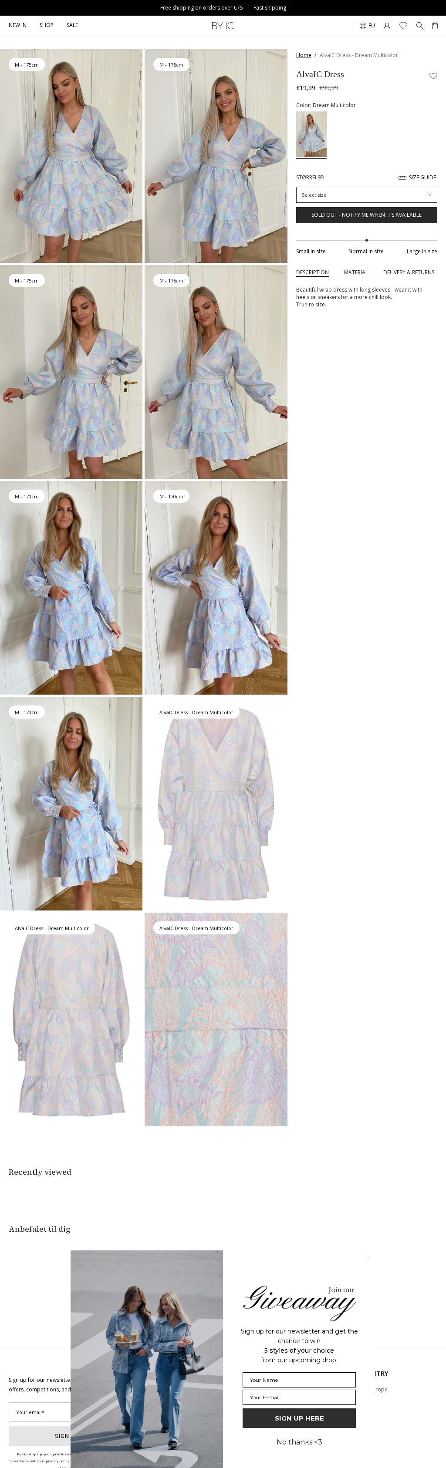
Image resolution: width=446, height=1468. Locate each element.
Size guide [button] (422, 177)
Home (303, 55)
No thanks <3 (299, 1442)
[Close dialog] (368, 1257)
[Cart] (435, 26)
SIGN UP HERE (299, 1418)
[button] (46, 26)
